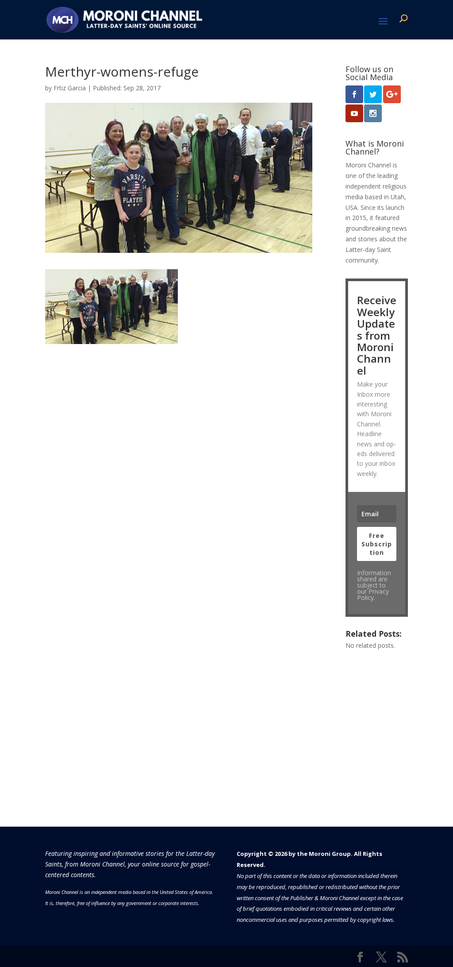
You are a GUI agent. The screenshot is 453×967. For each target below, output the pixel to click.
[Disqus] (178, 454)
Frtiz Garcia (70, 88)
